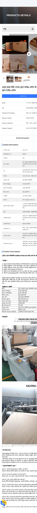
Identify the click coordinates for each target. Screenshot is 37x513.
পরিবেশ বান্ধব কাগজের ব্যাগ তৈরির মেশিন (16, 507)
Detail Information (22, 138)
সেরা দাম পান (23, 96)
